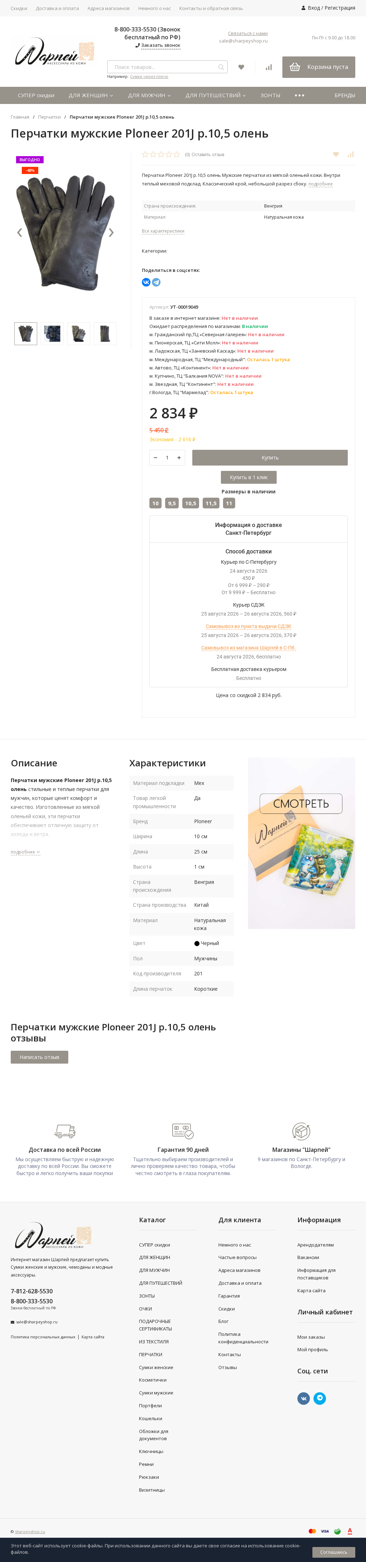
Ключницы (151, 1451)
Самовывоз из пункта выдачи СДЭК (248, 626)
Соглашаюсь (333, 1552)
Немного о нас (154, 8)
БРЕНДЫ (345, 95)
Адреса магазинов (109, 8)
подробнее (23, 852)
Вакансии (308, 1257)
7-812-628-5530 (32, 1291)
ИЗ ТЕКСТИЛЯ (154, 1341)
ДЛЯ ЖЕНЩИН (89, 95)
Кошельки (150, 1418)
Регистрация (340, 7)
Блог (223, 1321)
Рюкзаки (149, 1477)
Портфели (150, 1405)
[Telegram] (156, 282)
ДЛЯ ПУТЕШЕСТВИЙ (214, 95)
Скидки (19, 8)
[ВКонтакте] (146, 282)
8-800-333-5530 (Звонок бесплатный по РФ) (147, 33)
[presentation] (20, 233)
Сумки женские (156, 1367)
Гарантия (229, 1296)
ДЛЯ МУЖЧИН (147, 95)
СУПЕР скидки (36, 95)
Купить (270, 457)
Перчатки (49, 117)
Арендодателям (315, 1245)
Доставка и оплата (57, 8)
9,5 (172, 503)
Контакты (229, 1354)
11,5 (211, 503)
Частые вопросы (237, 1257)
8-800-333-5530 (32, 1301)
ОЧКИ (145, 1308)
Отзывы (227, 1367)
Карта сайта (92, 1336)
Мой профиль (312, 1349)
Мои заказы (311, 1337)
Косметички (153, 1380)
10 (155, 503)
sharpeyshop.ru (30, 1531)
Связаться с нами (248, 33)
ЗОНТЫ (271, 95)
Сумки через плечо (149, 76)
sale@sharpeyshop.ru (243, 41)
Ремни (146, 1464)
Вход (314, 7)
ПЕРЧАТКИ (150, 1354)
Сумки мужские (156, 1392)
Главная (20, 117)
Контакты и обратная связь (211, 8)
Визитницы (152, 1490)
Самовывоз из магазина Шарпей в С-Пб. (248, 648)
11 (229, 503)
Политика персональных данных (43, 1336)
